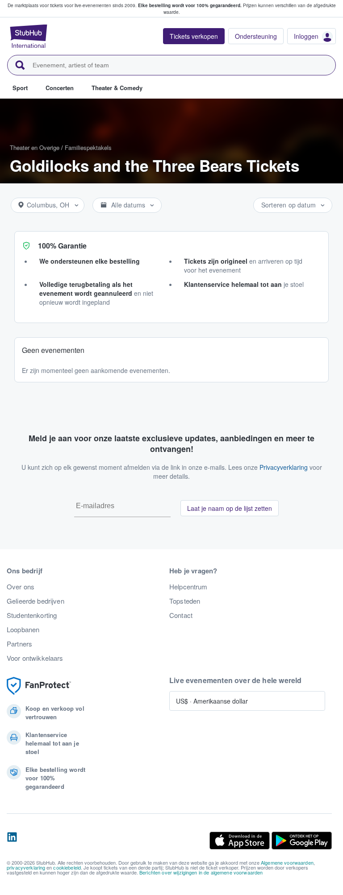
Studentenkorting (32, 615)
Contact (180, 615)
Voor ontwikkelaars (35, 658)
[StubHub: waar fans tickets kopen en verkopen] (28, 36)
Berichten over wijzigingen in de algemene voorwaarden (201, 872)
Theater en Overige (34, 147)
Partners (19, 643)
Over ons (20, 586)
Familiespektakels (88, 147)
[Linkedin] (12, 840)
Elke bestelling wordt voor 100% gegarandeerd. (190, 5)
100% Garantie (62, 245)
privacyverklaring (26, 867)
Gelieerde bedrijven (35, 601)
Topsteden (184, 601)
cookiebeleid (67, 867)
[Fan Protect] (39, 686)
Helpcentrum (188, 586)
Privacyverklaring (283, 467)
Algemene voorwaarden (287, 862)
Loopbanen (23, 629)
